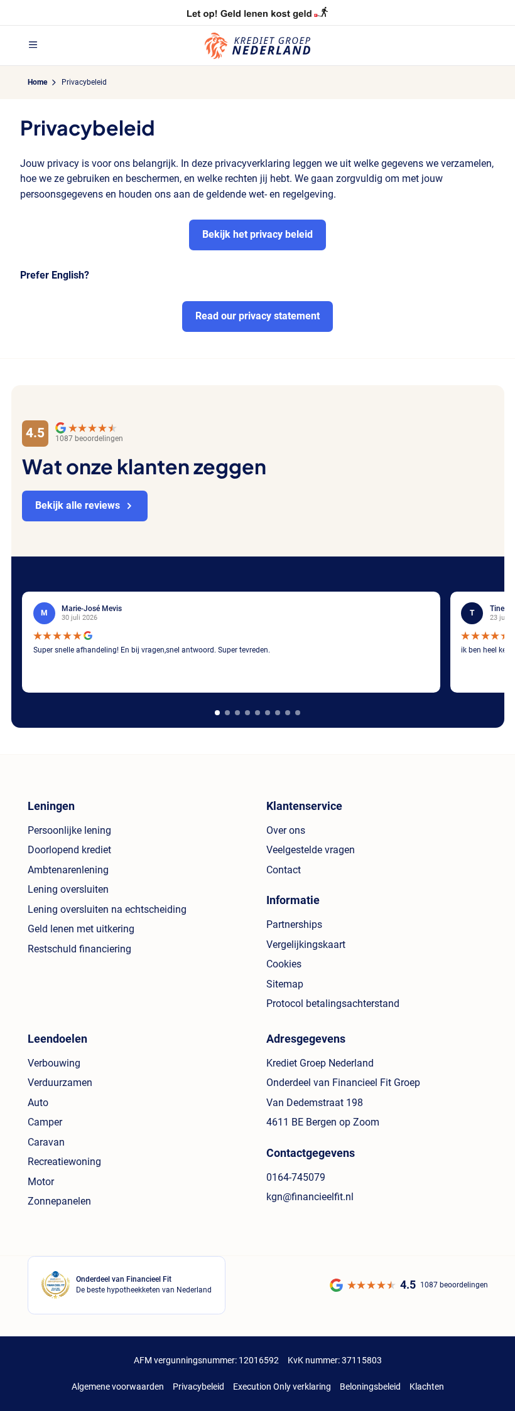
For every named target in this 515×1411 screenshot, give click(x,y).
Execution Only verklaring (282, 1387)
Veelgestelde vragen (310, 850)
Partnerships (294, 924)
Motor (41, 1182)
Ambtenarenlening (68, 870)
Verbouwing (54, 1063)
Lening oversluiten (68, 889)
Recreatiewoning (64, 1162)
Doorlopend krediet (69, 850)
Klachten (426, 1387)
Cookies (283, 964)
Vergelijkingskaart (305, 944)
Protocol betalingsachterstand (332, 1003)
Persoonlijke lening (69, 830)
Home (37, 82)
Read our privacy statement (257, 316)
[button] (217, 712)
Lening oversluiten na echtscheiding (107, 909)
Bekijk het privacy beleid (257, 234)
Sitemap (284, 984)
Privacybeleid (198, 1387)
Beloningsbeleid (370, 1387)
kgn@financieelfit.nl (310, 1197)
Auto (38, 1103)
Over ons (285, 830)
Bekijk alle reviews (77, 505)
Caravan (46, 1142)
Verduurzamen (60, 1083)
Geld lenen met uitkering (81, 929)
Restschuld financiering (79, 949)
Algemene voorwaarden (118, 1387)
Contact (283, 870)
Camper (45, 1122)
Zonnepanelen (59, 1201)
